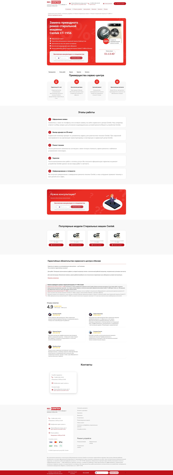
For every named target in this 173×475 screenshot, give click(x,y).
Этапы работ (62, 72)
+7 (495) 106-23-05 (95, 3)
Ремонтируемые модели (83, 420)
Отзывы (106, 9)
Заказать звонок (120, 3)
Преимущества (52, 72)
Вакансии (94, 9)
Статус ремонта (108, 3)
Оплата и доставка (82, 410)
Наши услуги (80, 422)
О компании (68, 9)
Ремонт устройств (78, 9)
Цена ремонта (87, 9)
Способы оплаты (81, 429)
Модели (71, 72)
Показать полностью (53, 278)
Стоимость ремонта (82, 408)
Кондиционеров (81, 441)
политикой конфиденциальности (78, 60)
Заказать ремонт (57, 244)
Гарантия (79, 72)
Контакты (100, 9)
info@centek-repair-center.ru (61, 383)
